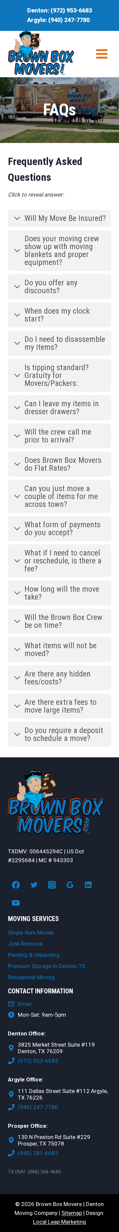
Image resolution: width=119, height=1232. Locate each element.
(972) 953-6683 (71, 10)
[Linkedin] (88, 885)
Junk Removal (25, 943)
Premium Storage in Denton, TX (47, 966)
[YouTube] (16, 903)
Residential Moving (31, 977)
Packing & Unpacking (34, 955)
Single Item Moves (31, 932)
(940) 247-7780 (69, 19)
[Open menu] (101, 54)
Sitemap (71, 1213)
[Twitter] (34, 885)
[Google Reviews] (70, 885)
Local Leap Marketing (59, 1222)
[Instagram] (52, 885)
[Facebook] (16, 885)
